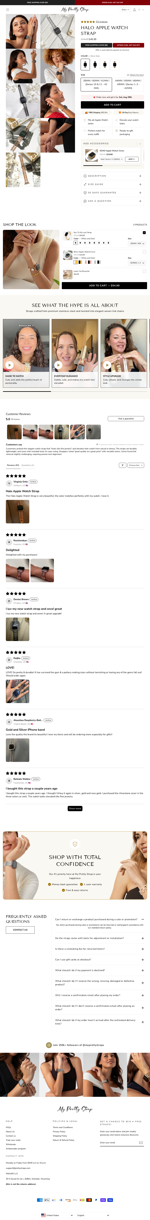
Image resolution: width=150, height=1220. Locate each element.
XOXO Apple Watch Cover (112, 150)
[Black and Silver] (99, 262)
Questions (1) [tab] (28, 465)
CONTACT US (20, 929)
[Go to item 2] (30, 432)
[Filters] (122, 465)
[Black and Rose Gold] (90, 262)
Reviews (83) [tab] (13, 465)
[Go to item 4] (61, 432)
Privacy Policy (59, 1131)
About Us (10, 1131)
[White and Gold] (75, 262)
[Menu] (8, 10)
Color (84, 238)
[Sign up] (141, 1143)
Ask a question (126, 418)
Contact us (11, 1135)
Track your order (13, 1140)
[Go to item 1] (14, 432)
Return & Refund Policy (63, 1140)
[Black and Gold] (80, 262)
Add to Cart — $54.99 (104, 285)
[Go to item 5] (77, 432)
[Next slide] (140, 143)
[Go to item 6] (93, 432)
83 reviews (102, 21)
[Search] (139, 10)
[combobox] (56, 1215)
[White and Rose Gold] (85, 262)
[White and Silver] (94, 262)
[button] (17, 511)
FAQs (8, 1127)
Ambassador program (16, 1148)
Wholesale (11, 1144)
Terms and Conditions (63, 1127)
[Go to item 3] (46, 432)
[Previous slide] (137, 143)
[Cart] (143, 10)
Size (129, 238)
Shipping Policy (60, 1135)
